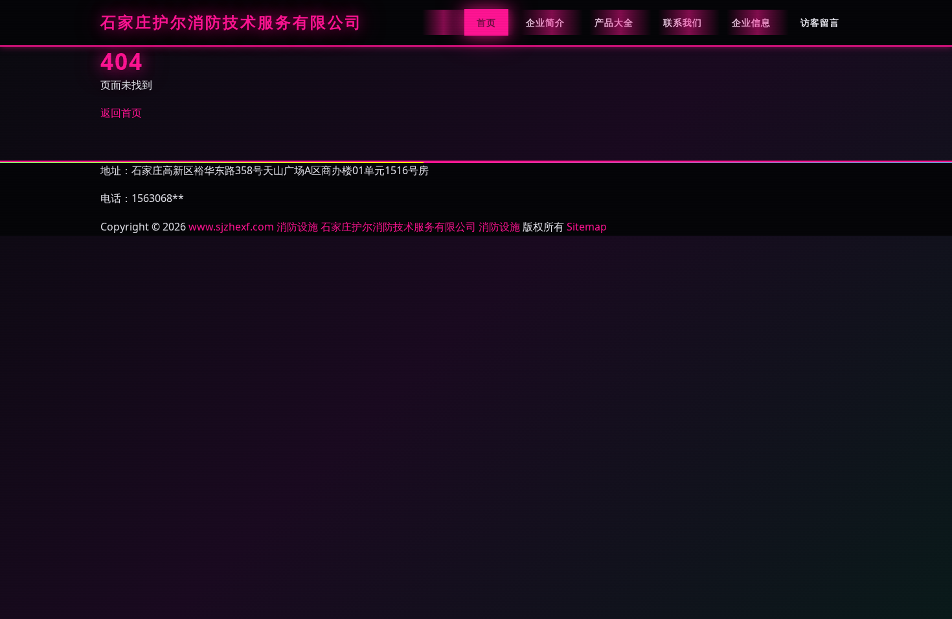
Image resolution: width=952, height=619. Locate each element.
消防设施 (297, 226)
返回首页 (121, 113)
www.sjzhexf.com (231, 226)
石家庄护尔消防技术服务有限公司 (231, 23)
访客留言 (819, 22)
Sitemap (587, 226)
